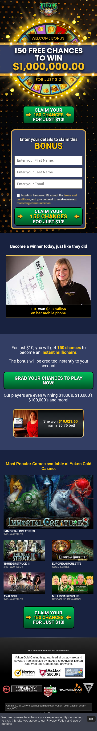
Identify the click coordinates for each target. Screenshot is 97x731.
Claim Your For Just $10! (48, 216)
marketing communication (34, 203)
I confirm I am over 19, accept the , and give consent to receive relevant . (47, 199)
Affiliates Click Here (48, 713)
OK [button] (91, 718)
